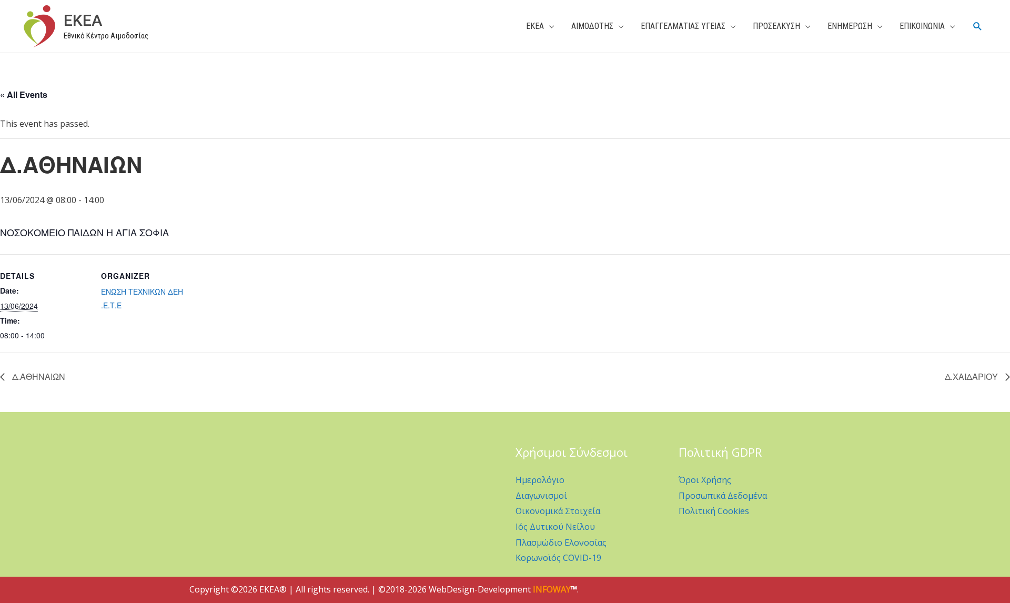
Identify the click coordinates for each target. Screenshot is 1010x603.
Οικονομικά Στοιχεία (558, 511)
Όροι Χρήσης (705, 480)
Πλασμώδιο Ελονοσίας (561, 542)
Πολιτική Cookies (714, 511)
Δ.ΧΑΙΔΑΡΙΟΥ (972, 376)
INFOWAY (552, 589)
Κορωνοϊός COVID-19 (558, 558)
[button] (977, 26)
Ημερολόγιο (540, 480)
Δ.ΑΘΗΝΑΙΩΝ (37, 376)
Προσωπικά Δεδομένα (723, 495)
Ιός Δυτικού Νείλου (555, 526)
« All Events (23, 94)
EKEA (83, 20)
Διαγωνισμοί (541, 495)
